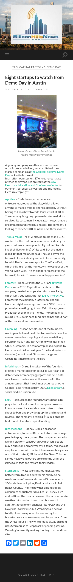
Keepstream (54, 387)
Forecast (10, 282)
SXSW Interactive (52, 295)
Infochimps (12, 366)
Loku (8, 399)
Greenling (11, 328)
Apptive (10, 199)
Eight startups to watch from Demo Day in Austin (34, 80)
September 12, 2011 (17, 89)
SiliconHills (37, 574)
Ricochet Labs (13, 428)
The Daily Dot (14, 236)
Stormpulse (12, 470)
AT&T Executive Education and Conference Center (32, 183)
